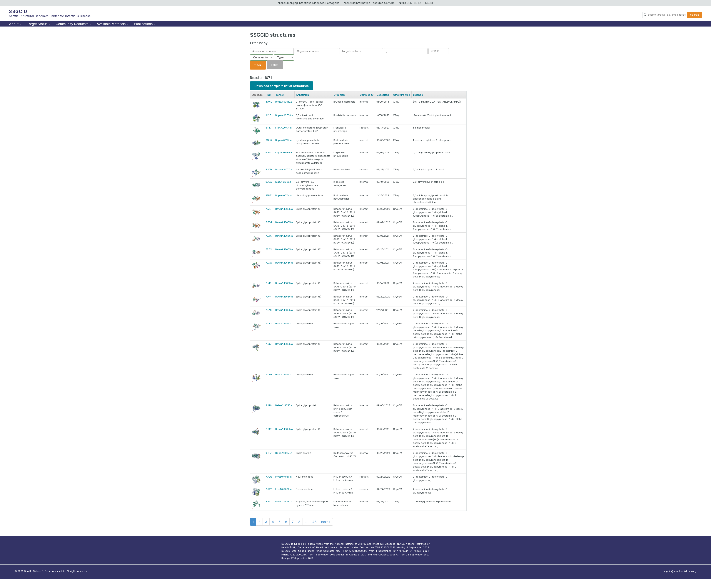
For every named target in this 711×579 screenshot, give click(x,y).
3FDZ (269, 195)
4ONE (269, 101)
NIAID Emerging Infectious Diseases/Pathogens (308, 2)
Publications (143, 24)
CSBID (429, 2)
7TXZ (269, 323)
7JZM (269, 222)
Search (694, 14)
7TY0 (269, 374)
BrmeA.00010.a (283, 101)
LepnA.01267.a (283, 152)
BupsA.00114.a (283, 195)
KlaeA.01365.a (283, 181)
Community (366, 94)
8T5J (268, 127)
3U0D (269, 169)
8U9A (269, 181)
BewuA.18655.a (284, 208)
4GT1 (268, 501)
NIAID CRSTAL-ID (410, 2)
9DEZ (269, 452)
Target (279, 94)
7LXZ (269, 343)
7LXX (269, 235)
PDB (268, 94)
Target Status (37, 24)
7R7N (269, 249)
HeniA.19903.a (283, 323)
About (14, 24)
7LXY (269, 428)
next (326, 522)
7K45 (268, 283)
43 (314, 522)
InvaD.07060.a (283, 476)
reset (274, 65)
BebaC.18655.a (283, 405)
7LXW (269, 262)
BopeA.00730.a (284, 115)
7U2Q (269, 476)
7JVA (268, 296)
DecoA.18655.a (283, 452)
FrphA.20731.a (283, 127)
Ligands (418, 94)
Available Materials (111, 24)
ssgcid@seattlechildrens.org (680, 571)
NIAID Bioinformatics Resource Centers (369, 2)
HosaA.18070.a (283, 169)
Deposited (383, 94)
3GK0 (269, 140)
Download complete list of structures (281, 86)
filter (257, 65)
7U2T (269, 489)
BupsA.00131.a (283, 140)
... (306, 522)
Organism (340, 94)
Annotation (302, 94)
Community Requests (72, 24)
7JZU (268, 208)
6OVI (268, 152)
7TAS (269, 309)
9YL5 (268, 115)
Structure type (401, 94)
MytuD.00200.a (283, 501)
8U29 (269, 405)
